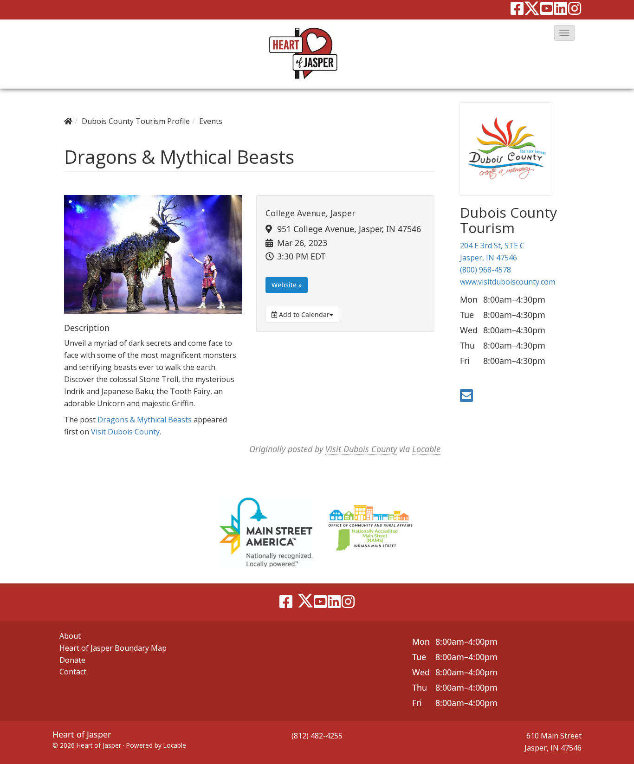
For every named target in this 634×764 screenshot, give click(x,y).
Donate (72, 660)
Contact (72, 672)
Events (210, 121)
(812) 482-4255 (317, 736)
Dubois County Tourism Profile (136, 121)
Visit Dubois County (125, 432)
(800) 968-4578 (485, 270)
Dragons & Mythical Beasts (144, 419)
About (70, 636)
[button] (564, 33)
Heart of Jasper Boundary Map (113, 648)
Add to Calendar (303, 314)
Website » (287, 284)
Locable (426, 448)
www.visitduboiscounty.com (507, 282)
